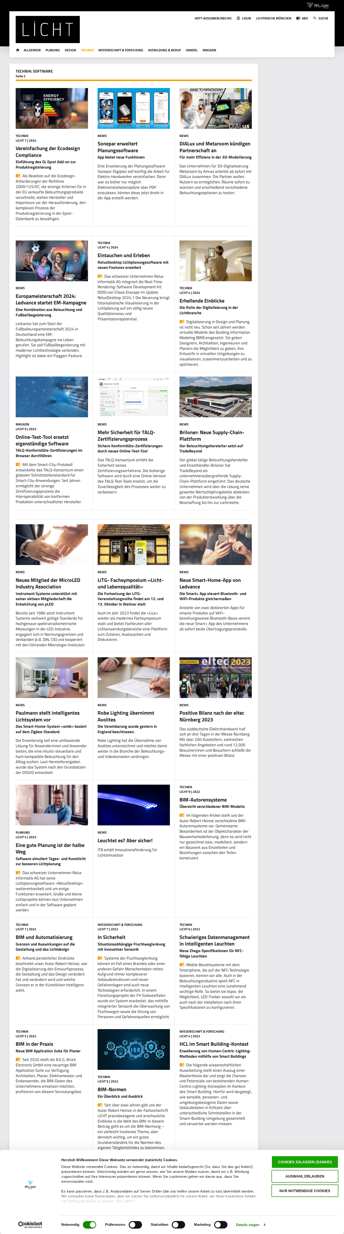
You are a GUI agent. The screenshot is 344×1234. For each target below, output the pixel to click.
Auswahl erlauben (304, 1176)
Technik (87, 50)
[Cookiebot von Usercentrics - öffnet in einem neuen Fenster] (30, 1224)
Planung (53, 50)
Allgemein (32, 50)
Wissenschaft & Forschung (120, 50)
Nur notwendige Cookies (304, 1191)
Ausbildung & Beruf (164, 50)
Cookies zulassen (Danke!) (305, 1162)
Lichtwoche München (273, 18)
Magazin (209, 50)
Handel (192, 50)
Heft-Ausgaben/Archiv (213, 18)
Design (70, 50)
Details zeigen (247, 1225)
